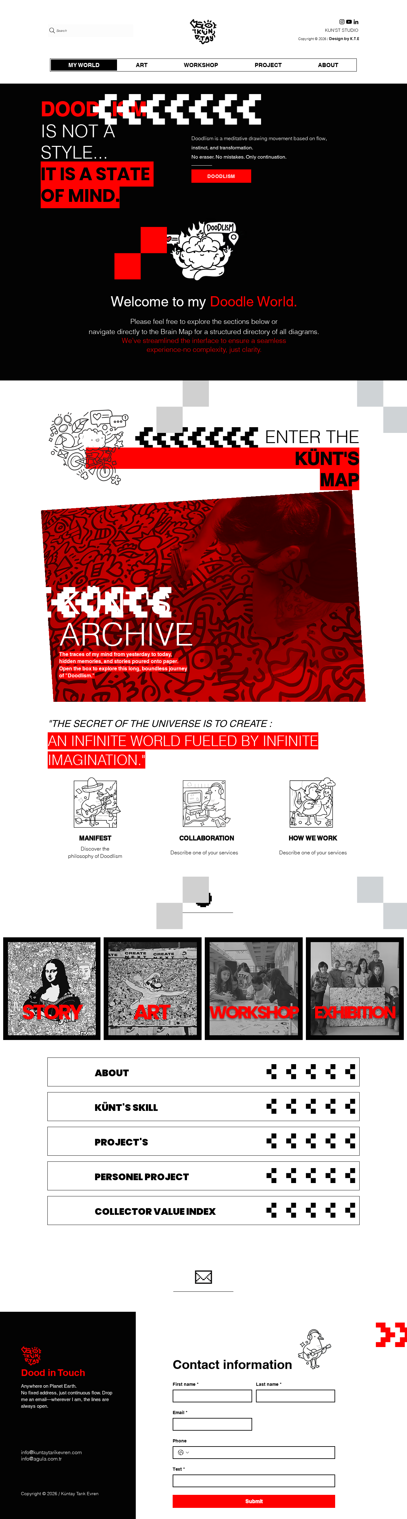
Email (180, 1412)
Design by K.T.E (343, 38)
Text (179, 1469)
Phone (180, 1440)
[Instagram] (342, 21)
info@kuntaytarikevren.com (51, 1452)
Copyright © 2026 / (313, 39)
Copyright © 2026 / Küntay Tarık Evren (60, 1493)
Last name (268, 1384)
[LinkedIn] (356, 21)
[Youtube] (349, 21)
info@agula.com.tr (41, 1458)
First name (185, 1384)
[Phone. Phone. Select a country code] (183, 1452)
